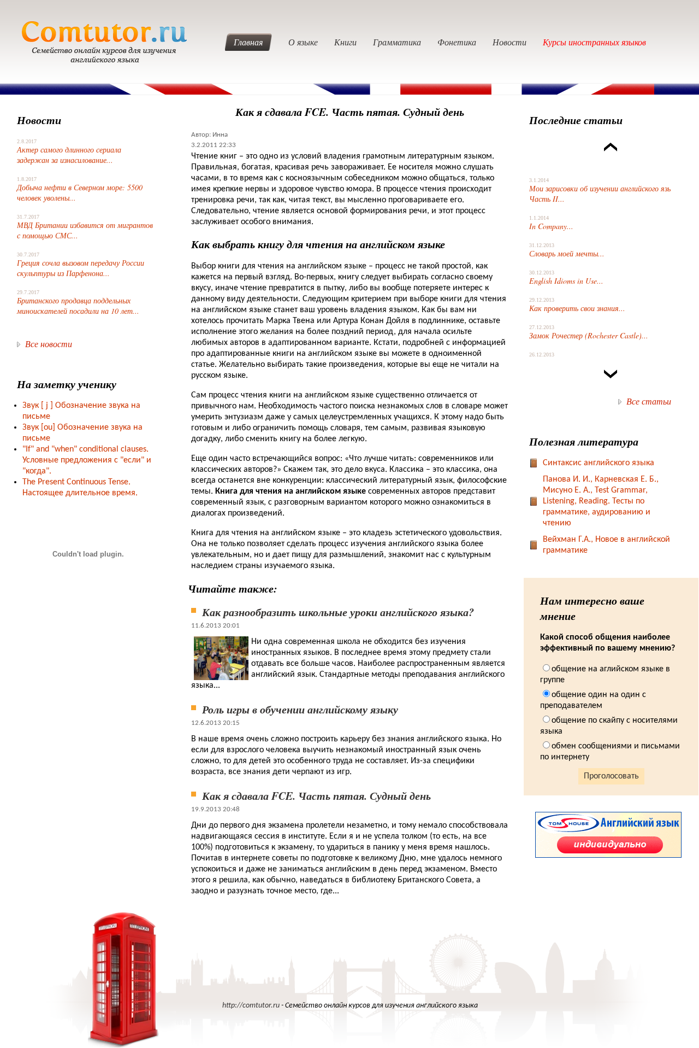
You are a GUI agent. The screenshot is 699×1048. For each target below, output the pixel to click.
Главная (248, 42)
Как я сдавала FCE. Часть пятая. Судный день (316, 795)
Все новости (48, 343)
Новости (509, 42)
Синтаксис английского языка (598, 463)
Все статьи (648, 401)
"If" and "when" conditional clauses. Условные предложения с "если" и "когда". (86, 460)
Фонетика (456, 42)
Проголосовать (611, 776)
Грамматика (397, 42)
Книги (345, 42)
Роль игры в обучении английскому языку (300, 709)
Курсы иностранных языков (594, 42)
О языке (303, 42)
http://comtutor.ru (251, 1006)
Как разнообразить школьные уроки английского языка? (338, 611)
